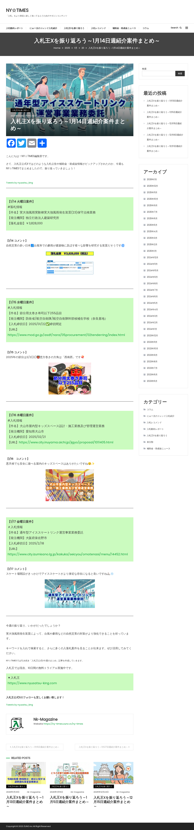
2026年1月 (152, 179)
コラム (146, 28)
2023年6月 (152, 374)
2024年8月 (152, 283)
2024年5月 (152, 302)
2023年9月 (152, 355)
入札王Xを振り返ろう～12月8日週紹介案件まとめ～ (165, 137)
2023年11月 (152, 342)
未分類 (150, 442)
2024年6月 (152, 296)
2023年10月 (152, 348)
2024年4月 (152, 309)
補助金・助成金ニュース (124, 28)
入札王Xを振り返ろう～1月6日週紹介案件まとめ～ (35, 746)
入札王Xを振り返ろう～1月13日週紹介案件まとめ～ (24, 801)
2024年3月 (152, 316)
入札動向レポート (14, 28)
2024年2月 (152, 322)
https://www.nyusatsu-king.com (32, 683)
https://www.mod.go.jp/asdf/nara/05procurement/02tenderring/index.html (66, 335)
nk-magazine (38, 115)
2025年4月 (152, 231)
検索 (144, 68)
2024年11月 (152, 263)
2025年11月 (152, 192)
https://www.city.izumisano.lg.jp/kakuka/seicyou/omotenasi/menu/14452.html (68, 554)
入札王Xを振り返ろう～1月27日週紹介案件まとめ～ (103, 746)
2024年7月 (152, 289)
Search (175, 27)
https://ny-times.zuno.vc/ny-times (63, 723)
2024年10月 (152, 270)
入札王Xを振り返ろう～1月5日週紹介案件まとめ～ (69, 799)
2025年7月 (152, 211)
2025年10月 (152, 198)
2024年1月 (152, 329)
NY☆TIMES (17, 10)
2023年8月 (152, 361)
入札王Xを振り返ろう (74, 28)
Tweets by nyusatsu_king (19, 182)
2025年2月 (152, 244)
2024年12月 (152, 257)
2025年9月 (152, 205)
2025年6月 (152, 218)
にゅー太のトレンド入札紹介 (43, 28)
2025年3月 (152, 237)
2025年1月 (152, 250)
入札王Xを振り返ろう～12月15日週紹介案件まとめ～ (113, 802)
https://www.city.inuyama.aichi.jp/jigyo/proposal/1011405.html (66, 442)
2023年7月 (152, 368)
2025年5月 (152, 224)
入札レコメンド (98, 28)
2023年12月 (152, 335)
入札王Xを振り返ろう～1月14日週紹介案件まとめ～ (68, 124)
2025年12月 (152, 185)
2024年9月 (152, 276)
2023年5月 (152, 381)
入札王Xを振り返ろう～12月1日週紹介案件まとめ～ (164, 148)
